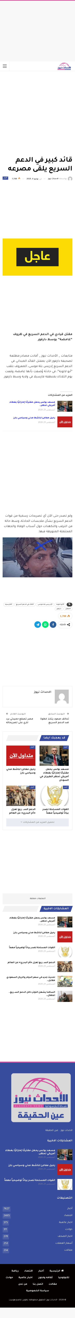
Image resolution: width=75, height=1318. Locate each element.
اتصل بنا (38, 1284)
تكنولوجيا (63, 1277)
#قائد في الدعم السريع (25, 604)
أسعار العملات (63, 1243)
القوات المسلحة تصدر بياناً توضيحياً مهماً (32, 948)
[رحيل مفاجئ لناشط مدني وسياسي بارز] (64, 422)
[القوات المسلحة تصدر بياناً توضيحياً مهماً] (54, 796)
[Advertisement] (37, 30)
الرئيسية (55, 1271)
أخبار (5, 178)
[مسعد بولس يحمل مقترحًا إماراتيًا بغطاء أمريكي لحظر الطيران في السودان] (64, 406)
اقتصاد (68, 1215)
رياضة (15, 1271)
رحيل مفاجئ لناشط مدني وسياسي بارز (34, 418)
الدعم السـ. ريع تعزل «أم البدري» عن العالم (31, 962)
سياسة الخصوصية (37, 1291)
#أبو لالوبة (60, 604)
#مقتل (68, 609)
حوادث (68, 1229)
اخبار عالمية (65, 1222)
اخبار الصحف (65, 1236)
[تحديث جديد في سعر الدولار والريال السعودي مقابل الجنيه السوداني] (64, 981)
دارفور (59, 609)
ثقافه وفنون (45, 1277)
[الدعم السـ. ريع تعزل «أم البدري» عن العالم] (20, 796)
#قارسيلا (8, 604)
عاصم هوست (15, 1300)
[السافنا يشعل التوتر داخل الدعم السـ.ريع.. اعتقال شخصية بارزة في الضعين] (64, 996)
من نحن (22, 1284)
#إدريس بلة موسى (45, 604)
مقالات (68, 1250)
